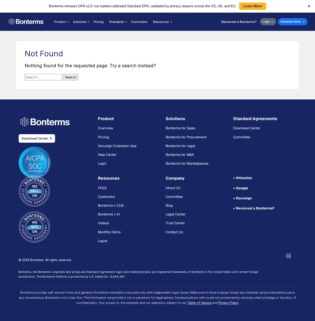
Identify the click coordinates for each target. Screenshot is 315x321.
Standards (116, 22)
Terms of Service (199, 302)
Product (60, 22)
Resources (161, 22)
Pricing (98, 22)
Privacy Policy (228, 302)
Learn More (252, 6)
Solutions (80, 22)
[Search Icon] (51, 77)
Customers (139, 22)
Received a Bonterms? (238, 22)
